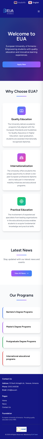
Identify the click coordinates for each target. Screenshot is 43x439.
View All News (20, 273)
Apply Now (21, 64)
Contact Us (6, 407)
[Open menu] (39, 11)
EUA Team (34, 434)
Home (4, 401)
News (4, 404)
